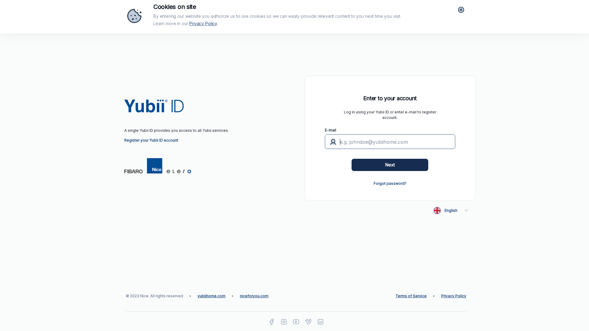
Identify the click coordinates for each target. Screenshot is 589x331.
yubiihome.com (211, 296)
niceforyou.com (254, 296)
